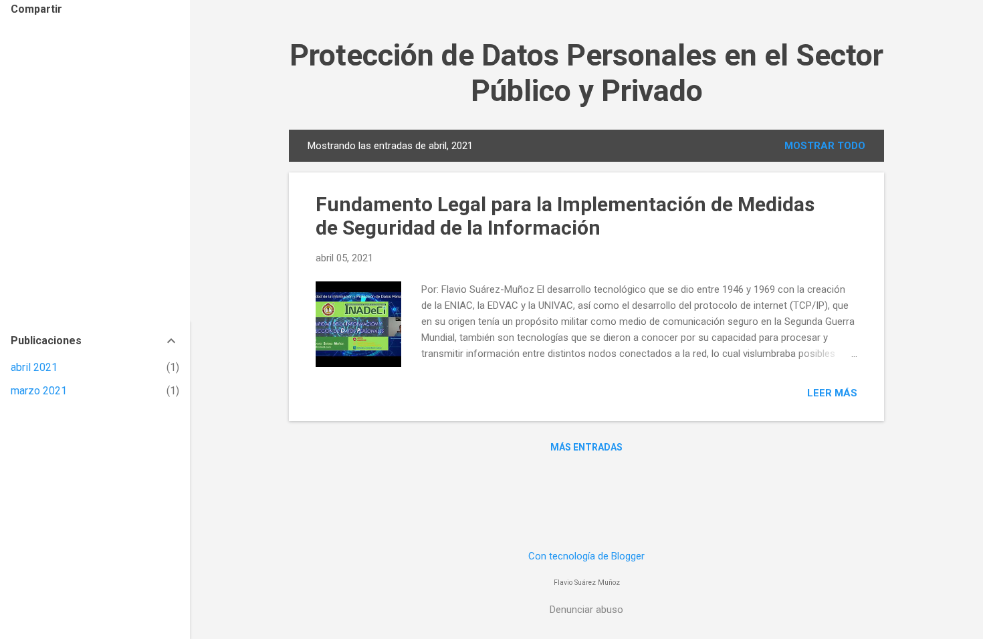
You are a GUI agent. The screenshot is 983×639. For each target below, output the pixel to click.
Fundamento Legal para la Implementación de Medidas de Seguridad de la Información (565, 216)
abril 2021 (34, 367)
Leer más (832, 393)
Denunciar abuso (586, 610)
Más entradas (586, 447)
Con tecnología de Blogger (586, 556)
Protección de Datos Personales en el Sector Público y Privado (586, 72)
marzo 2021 (39, 390)
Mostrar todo (824, 146)
